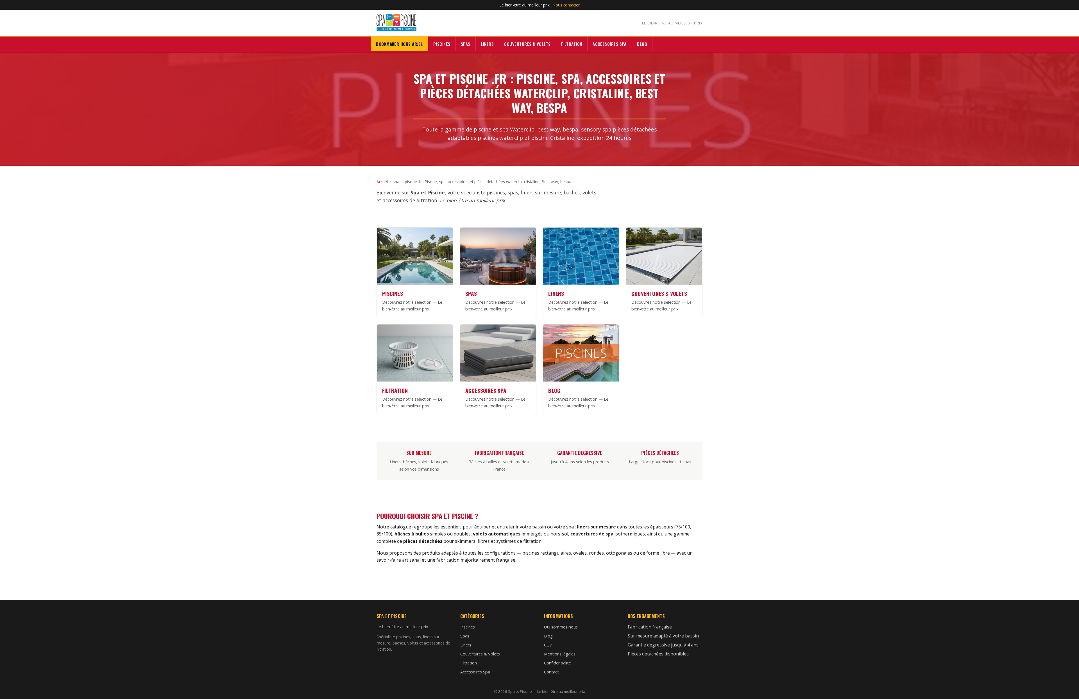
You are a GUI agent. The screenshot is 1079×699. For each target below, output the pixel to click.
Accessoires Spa (610, 44)
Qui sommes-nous (561, 627)
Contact (551, 672)
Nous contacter (566, 5)
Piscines (441, 44)
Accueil (383, 181)
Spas (465, 44)
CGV (548, 645)
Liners (487, 44)
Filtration (571, 44)
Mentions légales (559, 654)
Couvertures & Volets (527, 44)
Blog (642, 44)
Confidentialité (557, 663)
